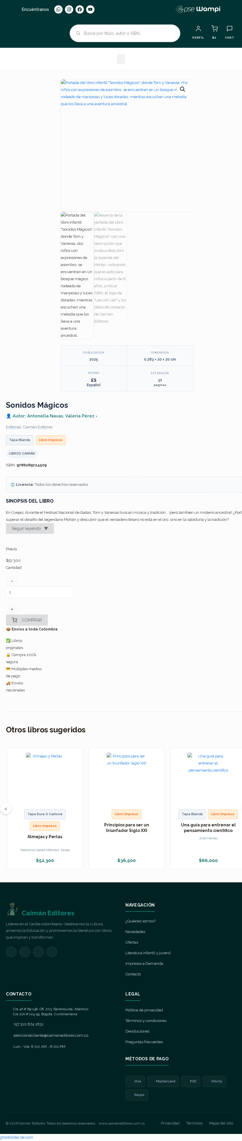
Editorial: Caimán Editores (29, 427)
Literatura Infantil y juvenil (148, 953)
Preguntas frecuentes (144, 1042)
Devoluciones (137, 1031)
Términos (194, 1123)
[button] (121, 59)
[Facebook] (80, 9)
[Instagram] (69, 9)
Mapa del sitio (221, 1123)
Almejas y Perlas (44, 836)
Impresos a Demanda (144, 963)
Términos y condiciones (145, 1020)
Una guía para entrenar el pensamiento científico (208, 828)
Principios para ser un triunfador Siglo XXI (126, 828)
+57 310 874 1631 (28, 1024)
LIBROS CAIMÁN (22, 453)
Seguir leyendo (30, 528)
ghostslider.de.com (16, 1137)
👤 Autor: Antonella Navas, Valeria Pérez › (51, 416)
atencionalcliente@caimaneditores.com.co (51, 1035)
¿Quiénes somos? (140, 921)
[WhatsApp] (58, 9)
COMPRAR (32, 620)
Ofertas (131, 942)
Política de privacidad (144, 1010)
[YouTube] (90, 9)
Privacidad (170, 1123)
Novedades (135, 931)
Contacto (133, 974)
